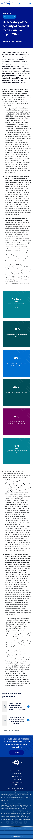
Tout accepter (16, 828)
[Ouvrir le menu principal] (2, 3)
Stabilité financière (17, 785)
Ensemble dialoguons (16, 771)
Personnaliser (16, 836)
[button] (30, 3)
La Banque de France (16, 776)
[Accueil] (16, 763)
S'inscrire (16, 752)
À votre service (16, 779)
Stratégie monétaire (16, 782)
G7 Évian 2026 (16, 773)
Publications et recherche (16, 788)
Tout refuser (16, 832)
